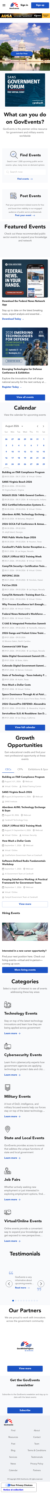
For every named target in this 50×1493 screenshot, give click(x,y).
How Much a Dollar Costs (16, 685)
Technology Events (20, 1014)
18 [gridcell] (19, 458)
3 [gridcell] (12, 445)
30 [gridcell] (31, 439)
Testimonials (25, 1254)
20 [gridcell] (31, 458)
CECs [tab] (8, 769)
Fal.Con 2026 (9, 585)
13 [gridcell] (31, 452)
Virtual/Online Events (23, 1221)
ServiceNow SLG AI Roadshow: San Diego (24, 713)
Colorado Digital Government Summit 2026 (24, 666)
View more (25, 904)
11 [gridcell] (19, 452)
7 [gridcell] (37, 445)
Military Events (17, 1097)
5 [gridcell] (24, 445)
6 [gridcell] (31, 445)
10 (37, 1300)
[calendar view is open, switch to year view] (22, 426)
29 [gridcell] (25, 439)
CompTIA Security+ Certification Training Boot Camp (24, 566)
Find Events (30, 155)
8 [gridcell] (43, 445)
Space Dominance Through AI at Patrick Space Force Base (24, 694)
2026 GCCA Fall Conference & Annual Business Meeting (24, 524)
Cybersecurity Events (23, 1055)
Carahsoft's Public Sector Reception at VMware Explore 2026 (24, 547)
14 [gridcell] (37, 452)
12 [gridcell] (25, 452)
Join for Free (21, 54)
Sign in (24, 5)
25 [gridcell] (19, 464)
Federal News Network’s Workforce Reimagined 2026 (24, 614)
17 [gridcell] (12, 458)
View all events (25, 397)
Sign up (40, 5)
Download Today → (13, 319)
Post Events (30, 196)
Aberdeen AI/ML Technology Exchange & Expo (24, 514)
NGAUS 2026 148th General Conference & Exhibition (24, 495)
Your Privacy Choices (21, 1485)
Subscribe (25, 1410)
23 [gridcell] (6, 464)
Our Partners (25, 1311)
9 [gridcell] (6, 452)
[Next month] (43, 426)
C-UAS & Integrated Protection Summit (24, 623)
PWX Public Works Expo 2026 (19, 537)
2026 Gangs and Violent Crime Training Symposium (24, 633)
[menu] (4, 5)
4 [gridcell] (18, 445)
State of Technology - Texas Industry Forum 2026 (24, 675)
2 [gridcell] (6, 445)
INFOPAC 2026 (10, 576)
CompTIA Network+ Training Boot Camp (24, 595)
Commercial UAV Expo (15, 646)
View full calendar (25, 727)
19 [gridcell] (25, 458)
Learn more (10, 1033)
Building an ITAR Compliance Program (23, 472)
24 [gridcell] (12, 464)
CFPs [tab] (20, 769)
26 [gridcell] (6, 439)
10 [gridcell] (12, 452)
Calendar (25, 408)
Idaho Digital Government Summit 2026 (24, 656)
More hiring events (25, 970)
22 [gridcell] (44, 458)
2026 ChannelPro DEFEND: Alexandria (24, 704)
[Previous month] (37, 426)
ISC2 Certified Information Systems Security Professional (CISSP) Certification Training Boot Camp (24, 505)
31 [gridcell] (37, 439)
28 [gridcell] (19, 439)
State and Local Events (24, 1138)
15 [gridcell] (44, 452)
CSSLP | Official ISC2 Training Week (22, 556)
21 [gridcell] (37, 458)
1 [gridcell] (43, 439)
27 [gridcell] (12, 439)
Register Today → (12, 387)
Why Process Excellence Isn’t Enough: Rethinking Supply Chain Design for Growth (24, 604)
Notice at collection (13, 1489)
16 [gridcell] (6, 458)
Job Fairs (12, 1180)
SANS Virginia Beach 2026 (17, 482)
